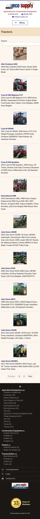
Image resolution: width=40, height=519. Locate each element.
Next (30, 376)
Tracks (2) (7, 424)
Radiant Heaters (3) (11, 447)
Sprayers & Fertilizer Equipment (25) (18, 413)
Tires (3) (7, 419)
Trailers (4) (8, 461)
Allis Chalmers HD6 (9, 64)
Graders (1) (8, 438)
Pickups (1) (8, 459)
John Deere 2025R (9, 232)
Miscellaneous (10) (11, 408)
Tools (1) (7, 421)
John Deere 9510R (9, 330)
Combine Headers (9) (12, 392)
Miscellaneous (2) (11, 456)
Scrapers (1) (8, 441)
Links (7, 474)
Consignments (12, 469)
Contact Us (10, 478)
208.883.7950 (27, 14)
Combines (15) (9, 395)
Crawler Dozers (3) (11, 433)
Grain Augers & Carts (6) (13, 400)
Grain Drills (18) (10, 403)
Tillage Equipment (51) (12, 416)
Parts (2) (7, 411)
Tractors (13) (8, 427)
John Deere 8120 (8, 268)
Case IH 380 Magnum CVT (12, 95)
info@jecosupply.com (21, 17)
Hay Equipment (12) (11, 406)
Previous (11, 376)
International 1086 (8, 196)
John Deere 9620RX (9, 361)
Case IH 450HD (7, 129)
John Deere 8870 (8, 299)
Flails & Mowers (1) (11, 398)
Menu (22, 22)
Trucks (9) (7, 464)
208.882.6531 (13, 14)
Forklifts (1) (8, 436)
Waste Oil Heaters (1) (12, 450)
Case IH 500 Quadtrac (10, 162)
